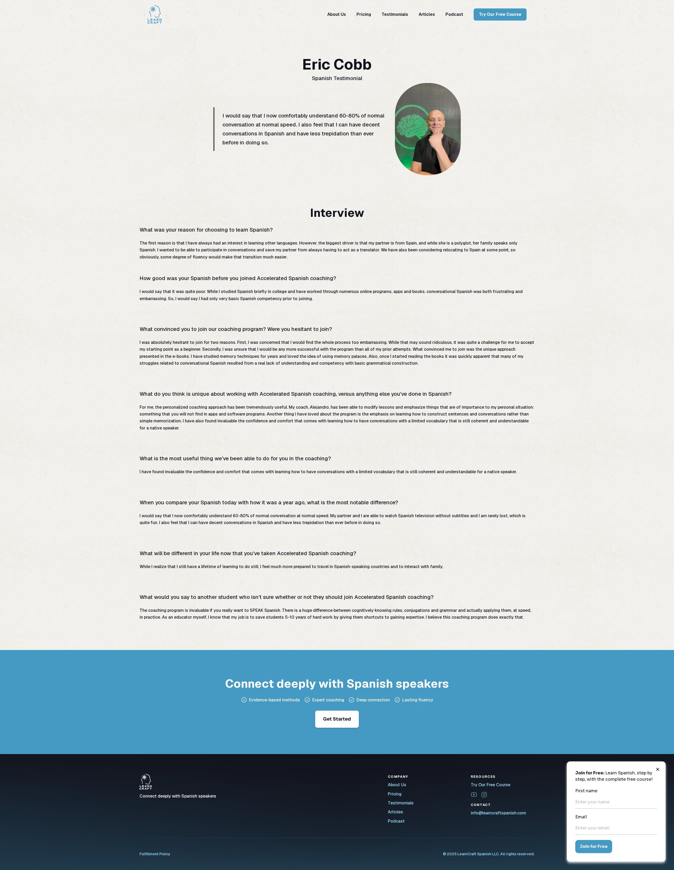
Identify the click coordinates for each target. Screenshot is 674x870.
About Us (336, 14)
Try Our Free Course (500, 14)
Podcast (454, 14)
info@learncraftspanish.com (498, 813)
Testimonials (394, 14)
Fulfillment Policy (155, 854)
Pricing (363, 14)
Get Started (337, 719)
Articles (427, 14)
